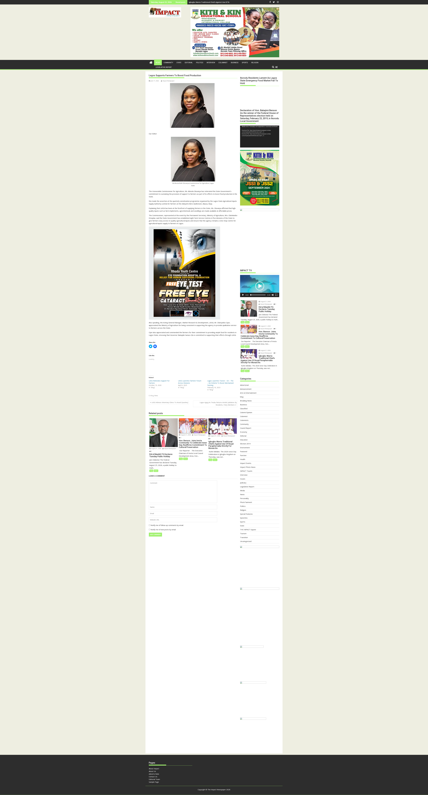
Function (243, 455)
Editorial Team (154, 779)
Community (168, 63)
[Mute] (273, 295)
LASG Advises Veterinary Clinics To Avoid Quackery (170, 402)
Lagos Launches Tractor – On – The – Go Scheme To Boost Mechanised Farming (220, 383)
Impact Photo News (247, 467)
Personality (244, 498)
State (179, 63)
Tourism (243, 533)
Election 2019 (245, 444)
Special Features (246, 514)
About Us (152, 771)
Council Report (245, 428)
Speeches (244, 518)
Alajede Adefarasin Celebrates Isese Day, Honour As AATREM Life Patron (217, 2)
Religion (254, 63)
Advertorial (244, 385)
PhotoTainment (246, 502)
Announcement (245, 389)
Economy (243, 432)
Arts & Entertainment (248, 393)
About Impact (154, 768)
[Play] (243, 295)
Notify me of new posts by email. (163, 529)
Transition (244, 537)
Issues (242, 479)
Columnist (222, 63)
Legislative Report (164, 67)
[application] (259, 137)
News (158, 63)
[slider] (257, 294)
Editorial (189, 63)
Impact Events (245, 463)
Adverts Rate (154, 774)
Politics (199, 63)
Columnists (244, 420)
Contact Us (153, 776)
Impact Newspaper (169, 81)
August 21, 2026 (156, 448)
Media (242, 490)
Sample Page (154, 782)
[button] (165, 12)
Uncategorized (245, 541)
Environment (245, 447)
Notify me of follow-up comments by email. (167, 525)
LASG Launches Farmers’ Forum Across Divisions (189, 382)
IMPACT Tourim (246, 471)
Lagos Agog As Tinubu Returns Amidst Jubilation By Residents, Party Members (218, 403)
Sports (245, 63)
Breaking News (246, 401)
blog (152, 396)
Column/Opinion (246, 412)
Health (242, 459)
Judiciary (243, 483)
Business (234, 63)
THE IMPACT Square (248, 529)
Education (244, 440)
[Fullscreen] (276, 295)
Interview (211, 63)
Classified (243, 408)
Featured (243, 451)
